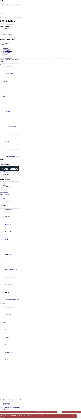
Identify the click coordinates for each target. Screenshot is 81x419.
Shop (1, 194)
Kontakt (1, 196)
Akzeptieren (59, 411)
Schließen (2, 417)
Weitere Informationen (52, 411)
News (1, 16)
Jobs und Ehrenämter (4, 192)
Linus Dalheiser (10, 24)
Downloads (2, 198)
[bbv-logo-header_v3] (10, 4)
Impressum (2, 200)
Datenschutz (2, 202)
